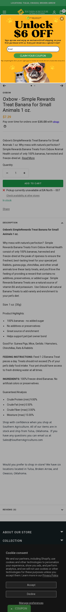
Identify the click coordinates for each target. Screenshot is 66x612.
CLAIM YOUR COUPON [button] (33, 55)
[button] (62, 19)
